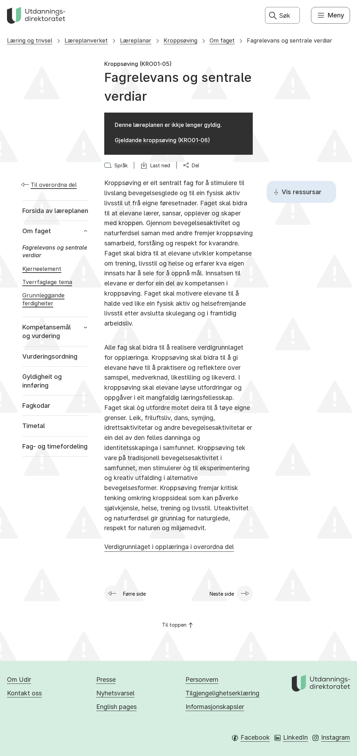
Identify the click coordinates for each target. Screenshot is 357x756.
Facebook (255, 737)
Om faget (222, 40)
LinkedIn (295, 737)
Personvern (201, 679)
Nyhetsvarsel (115, 693)
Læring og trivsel (29, 40)
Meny (336, 15)
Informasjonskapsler (214, 706)
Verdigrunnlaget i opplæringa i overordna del (169, 546)
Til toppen (174, 625)
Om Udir (19, 679)
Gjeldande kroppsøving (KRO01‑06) (162, 140)
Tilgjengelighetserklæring (222, 693)
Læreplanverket (86, 40)
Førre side (134, 594)
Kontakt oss (24, 693)
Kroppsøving (180, 40)
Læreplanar (135, 40)
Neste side (222, 594)
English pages (116, 706)
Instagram (335, 737)
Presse (106, 679)
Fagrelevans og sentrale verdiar (289, 40)
